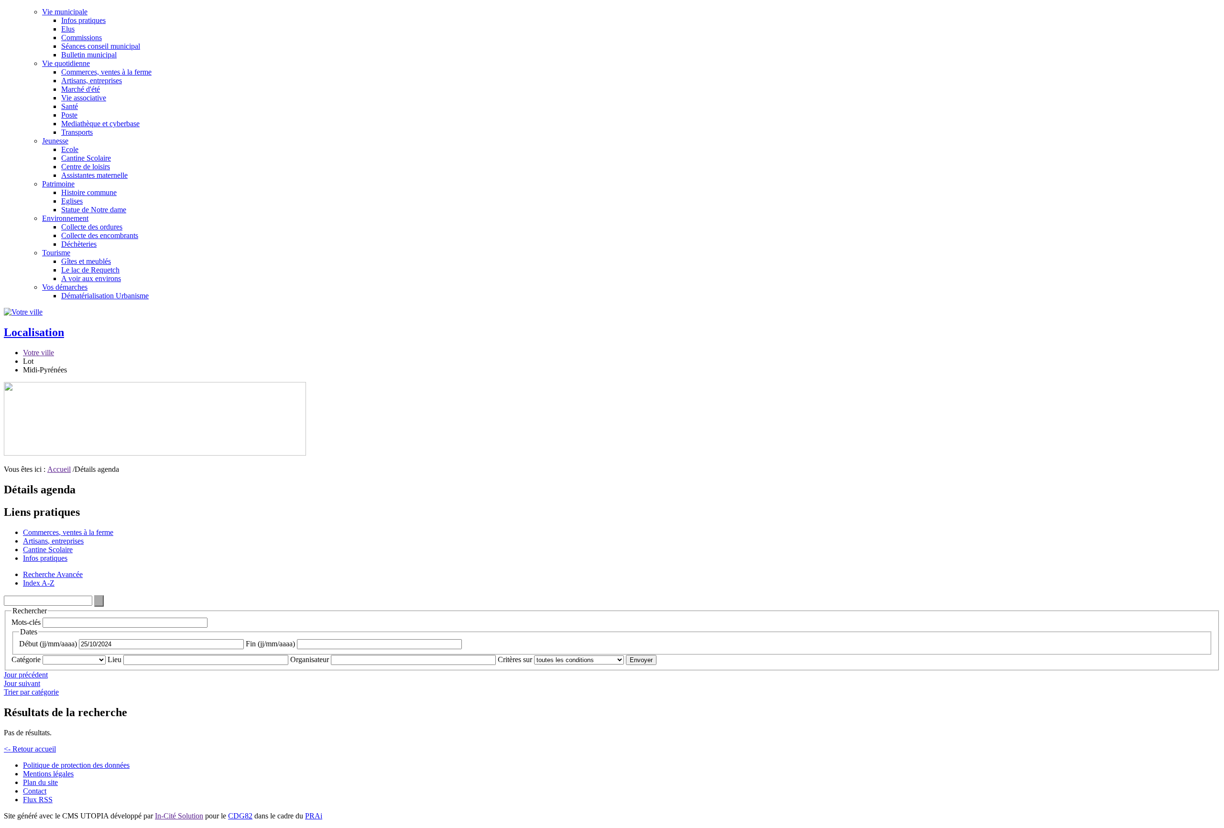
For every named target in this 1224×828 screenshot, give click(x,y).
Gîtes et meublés (86, 261)
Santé (69, 106)
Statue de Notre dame (93, 210)
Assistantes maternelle (94, 175)
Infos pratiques (83, 20)
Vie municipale (64, 12)
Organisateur (309, 659)
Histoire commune (89, 192)
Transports (77, 132)
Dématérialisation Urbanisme (105, 296)
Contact (34, 791)
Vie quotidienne (66, 63)
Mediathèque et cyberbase (100, 124)
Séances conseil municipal (100, 46)
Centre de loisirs (85, 167)
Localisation (34, 332)
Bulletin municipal (89, 55)
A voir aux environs (91, 278)
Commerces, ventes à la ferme (106, 72)
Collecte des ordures (91, 227)
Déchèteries (79, 244)
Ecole (69, 149)
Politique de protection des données (76, 765)
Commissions (81, 37)
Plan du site (40, 782)
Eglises (72, 201)
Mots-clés (26, 622)
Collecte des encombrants (99, 235)
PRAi (313, 816)
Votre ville (38, 353)
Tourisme (56, 253)
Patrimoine (58, 184)
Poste (69, 115)
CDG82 (240, 816)
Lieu (114, 659)
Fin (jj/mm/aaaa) (270, 644)
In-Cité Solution (179, 816)
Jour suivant (22, 683)
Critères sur (515, 659)
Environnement (65, 218)
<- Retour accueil (30, 749)
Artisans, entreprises (91, 80)
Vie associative (83, 98)
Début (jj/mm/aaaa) (48, 644)
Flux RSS (38, 799)
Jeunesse (55, 141)
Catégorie (26, 659)
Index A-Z (39, 583)
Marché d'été (80, 89)
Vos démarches (64, 287)
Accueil (59, 469)
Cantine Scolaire (86, 158)
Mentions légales (48, 774)
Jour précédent (26, 675)
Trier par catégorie (31, 692)
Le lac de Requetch (90, 270)
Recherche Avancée (53, 574)
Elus (68, 29)
